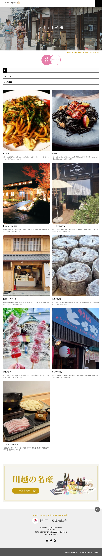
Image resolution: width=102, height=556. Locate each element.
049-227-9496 (53, 534)
